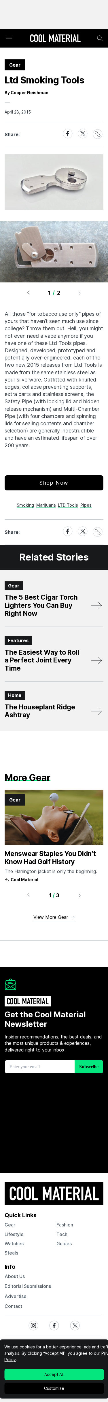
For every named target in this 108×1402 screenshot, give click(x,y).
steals (11, 1253)
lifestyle (14, 1234)
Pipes (86, 505)
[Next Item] (80, 293)
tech (61, 1234)
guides (64, 1243)
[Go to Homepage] (55, 39)
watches (14, 1243)
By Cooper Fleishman (26, 92)
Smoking (25, 505)
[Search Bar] (99, 38)
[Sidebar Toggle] (9, 38)
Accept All (54, 1374)
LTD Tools (68, 505)
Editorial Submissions (28, 1286)
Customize (54, 1388)
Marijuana (46, 505)
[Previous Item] (28, 293)
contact (13, 1306)
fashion (64, 1225)
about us (15, 1276)
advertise (15, 1296)
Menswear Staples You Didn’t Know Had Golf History (50, 858)
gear (10, 1225)
